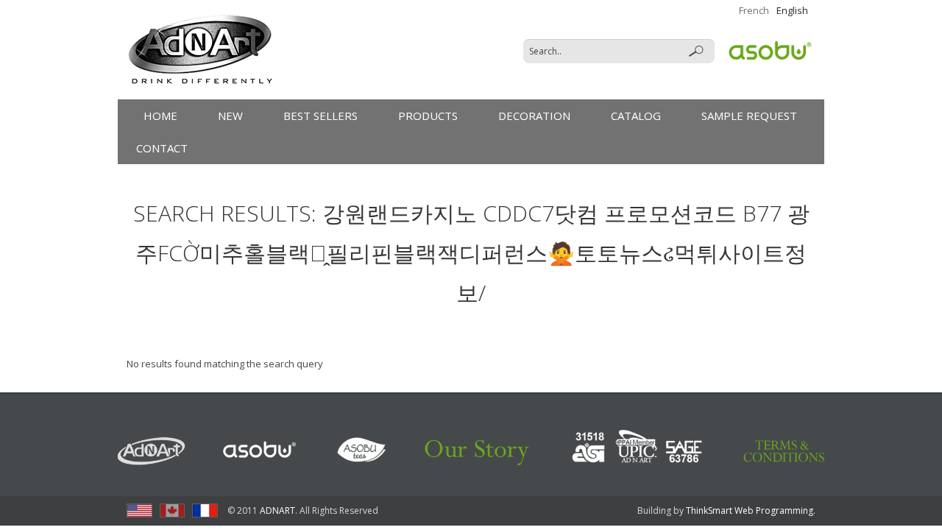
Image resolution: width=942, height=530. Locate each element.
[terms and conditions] (783, 449)
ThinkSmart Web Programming (749, 510)
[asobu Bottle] (259, 449)
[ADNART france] (205, 510)
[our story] (478, 449)
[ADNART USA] (139, 510)
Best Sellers (320, 115)
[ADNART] (200, 50)
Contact (162, 148)
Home (160, 115)
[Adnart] (152, 449)
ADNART (277, 510)
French (754, 10)
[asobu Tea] (361, 449)
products (428, 115)
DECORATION (534, 115)
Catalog (636, 115)
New (230, 115)
